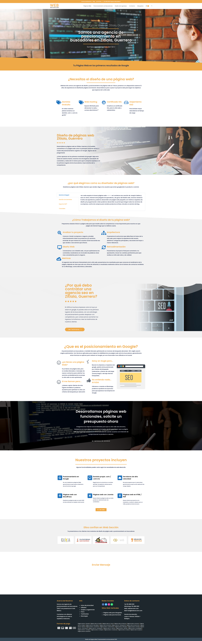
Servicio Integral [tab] (64, 195)
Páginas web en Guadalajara (135, 628)
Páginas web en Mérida (121, 628)
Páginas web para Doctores (112, 615)
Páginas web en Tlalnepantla (119, 625)
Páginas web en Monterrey (132, 625)
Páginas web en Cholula (133, 626)
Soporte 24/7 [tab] (63, 204)
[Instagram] (109, 604)
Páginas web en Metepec (121, 626)
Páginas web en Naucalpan (92, 625)
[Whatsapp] (112, 604)
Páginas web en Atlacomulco (107, 626)
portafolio (98, 1)
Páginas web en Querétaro (92, 626)
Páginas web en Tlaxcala (84, 623)
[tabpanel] (112, 200)
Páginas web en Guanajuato (95, 628)
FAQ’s (82, 612)
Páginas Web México (115, 1)
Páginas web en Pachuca (120, 623)
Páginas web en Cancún (109, 628)
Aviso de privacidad (87, 605)
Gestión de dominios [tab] (65, 199)
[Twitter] (106, 604)
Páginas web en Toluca (107, 623)
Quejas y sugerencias (88, 609)
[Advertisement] (101, 579)
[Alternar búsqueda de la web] (151, 6)
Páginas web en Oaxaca (124, 629)
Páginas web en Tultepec (97, 629)
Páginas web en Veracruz (133, 623)
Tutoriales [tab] (62, 208)
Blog (94, 1)
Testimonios (85, 614)
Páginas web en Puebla (96, 623)
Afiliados (83, 607)
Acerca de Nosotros (86, 1)
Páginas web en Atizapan (84, 629)
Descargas (84, 616)
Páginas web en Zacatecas (110, 629)
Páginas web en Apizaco (136, 629)
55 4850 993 (107, 1)
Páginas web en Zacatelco (84, 631)
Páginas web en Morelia (105, 625)
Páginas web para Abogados (112, 612)
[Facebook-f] (103, 604)
